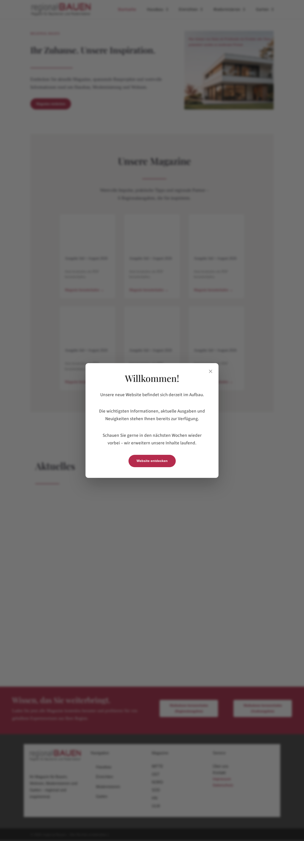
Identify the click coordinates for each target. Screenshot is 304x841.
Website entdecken (152, 461)
